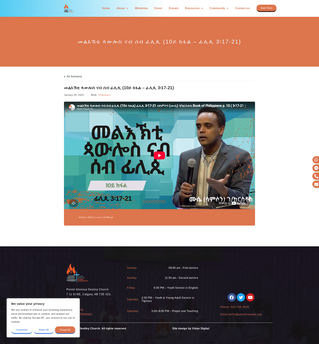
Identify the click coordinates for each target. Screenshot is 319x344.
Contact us (242, 8)
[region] (43, 317)
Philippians (104, 95)
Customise (21, 329)
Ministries (141, 8)
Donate (173, 8)
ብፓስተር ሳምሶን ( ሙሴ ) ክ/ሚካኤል (95, 217)
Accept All (65, 329)
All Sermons (74, 76)
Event (158, 8)
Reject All (44, 329)
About (121, 8)
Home (106, 8)
